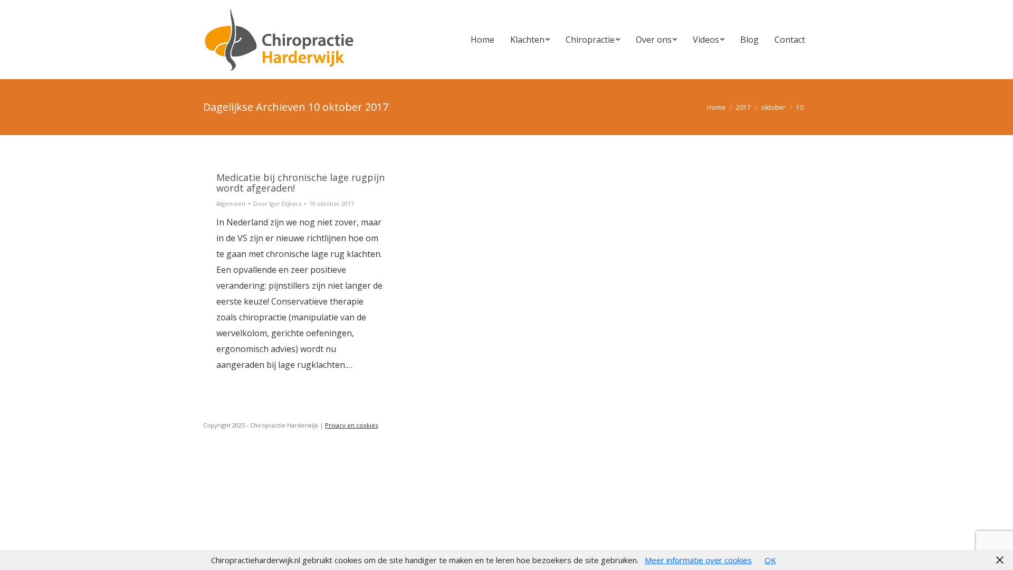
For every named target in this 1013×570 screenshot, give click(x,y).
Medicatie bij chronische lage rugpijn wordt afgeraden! (300, 182)
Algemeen (230, 203)
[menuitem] (482, 40)
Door (277, 203)
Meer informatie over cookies (698, 560)
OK (770, 560)
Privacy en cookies (351, 425)
